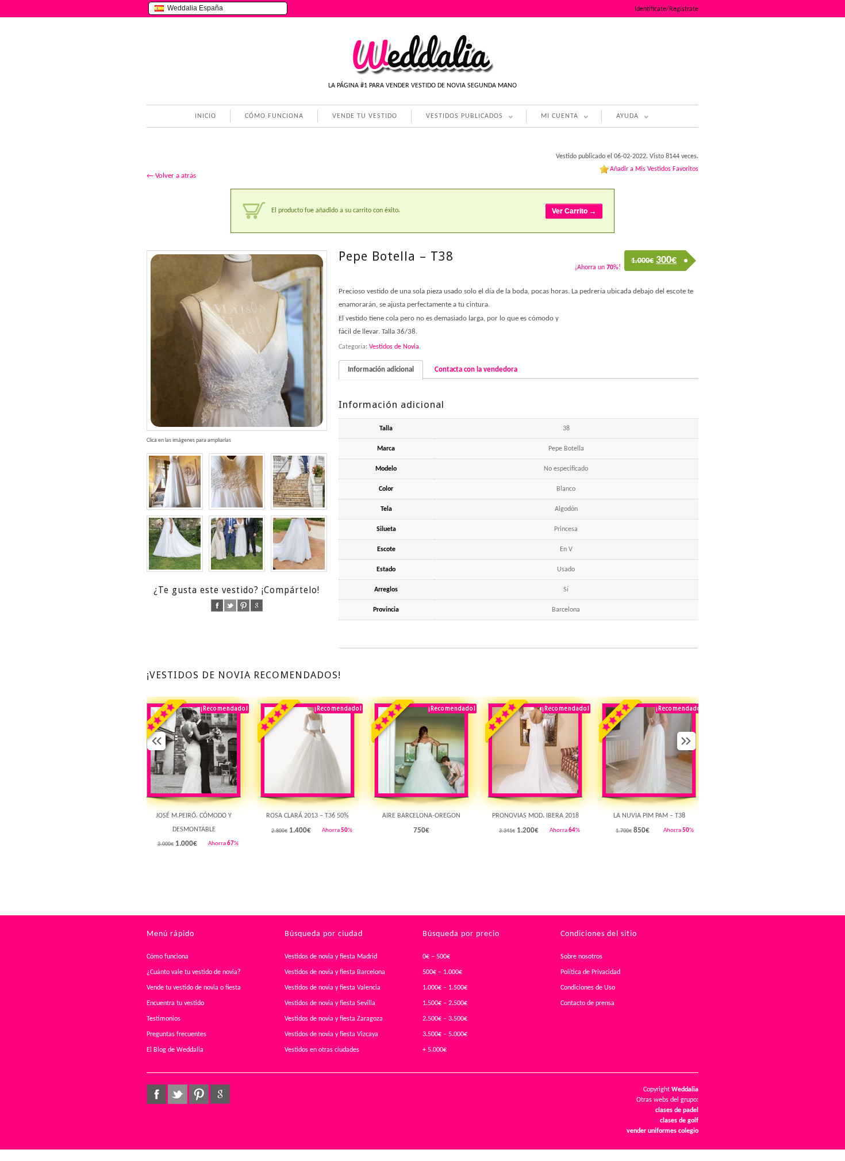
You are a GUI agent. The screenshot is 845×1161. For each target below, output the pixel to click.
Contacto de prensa (587, 1003)
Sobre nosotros (581, 956)
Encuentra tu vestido (175, 1003)
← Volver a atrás (171, 176)
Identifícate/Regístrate (666, 9)
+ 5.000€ (434, 1050)
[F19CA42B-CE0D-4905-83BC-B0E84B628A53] (237, 543)
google (257, 605)
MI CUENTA (552, 118)
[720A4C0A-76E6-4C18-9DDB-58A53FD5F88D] (175, 543)
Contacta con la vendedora (476, 369)
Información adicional (381, 369)
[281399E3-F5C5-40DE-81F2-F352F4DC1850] (299, 481)
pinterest (243, 605)
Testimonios (163, 1018)
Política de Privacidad (590, 972)
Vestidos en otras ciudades (322, 1050)
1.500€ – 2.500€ (444, 1003)
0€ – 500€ (436, 956)
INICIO (205, 116)
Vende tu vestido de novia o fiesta (194, 987)
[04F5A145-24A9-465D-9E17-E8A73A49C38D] (175, 481)
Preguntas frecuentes (176, 1034)
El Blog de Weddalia (175, 1050)
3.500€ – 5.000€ (444, 1034)
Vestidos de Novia (394, 346)
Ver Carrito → (574, 211)
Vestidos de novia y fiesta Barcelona (335, 972)
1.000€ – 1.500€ (444, 987)
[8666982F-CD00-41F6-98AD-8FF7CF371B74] (237, 481)
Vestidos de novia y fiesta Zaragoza (334, 1018)
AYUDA (620, 118)
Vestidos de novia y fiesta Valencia (333, 987)
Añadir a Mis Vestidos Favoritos (654, 169)
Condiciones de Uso (587, 987)
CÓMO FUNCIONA (274, 116)
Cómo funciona (168, 956)
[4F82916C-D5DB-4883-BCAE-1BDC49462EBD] (237, 340)
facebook (217, 605)
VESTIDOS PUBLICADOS (457, 118)
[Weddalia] (422, 73)
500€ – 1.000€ (442, 972)
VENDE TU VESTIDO (364, 116)
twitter (230, 605)
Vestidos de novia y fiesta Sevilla (330, 1003)
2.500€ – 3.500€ (444, 1018)
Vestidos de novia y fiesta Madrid (331, 956)
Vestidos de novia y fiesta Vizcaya (331, 1034)
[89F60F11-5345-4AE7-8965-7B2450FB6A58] (299, 543)
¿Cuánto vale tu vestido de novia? (194, 972)
